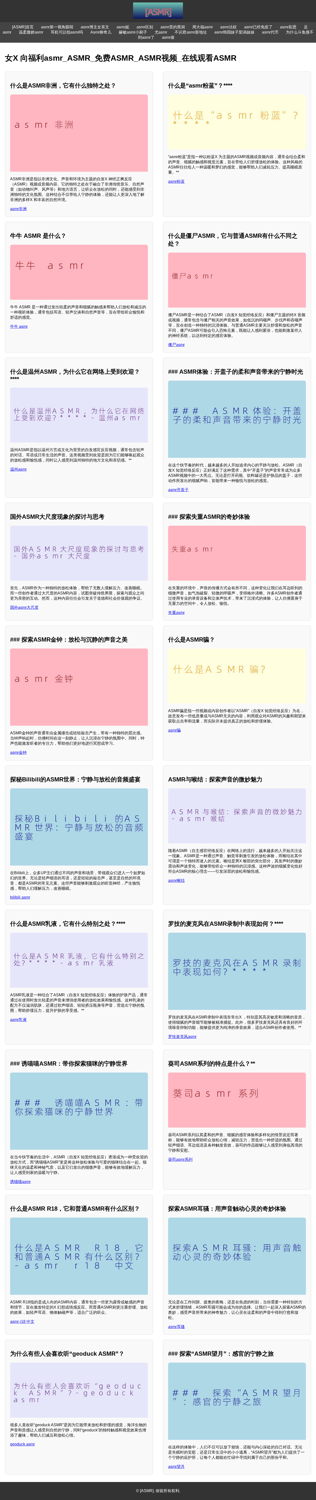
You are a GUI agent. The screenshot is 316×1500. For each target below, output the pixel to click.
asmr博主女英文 (95, 27)
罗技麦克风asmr (182, 1037)
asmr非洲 (18, 209)
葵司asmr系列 (180, 1159)
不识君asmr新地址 (191, 32)
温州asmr (18, 469)
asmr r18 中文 (22, 1321)
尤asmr (161, 32)
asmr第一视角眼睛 (57, 27)
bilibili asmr (20, 897)
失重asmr (176, 613)
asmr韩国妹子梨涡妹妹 (234, 32)
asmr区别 (145, 27)
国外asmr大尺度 (24, 607)
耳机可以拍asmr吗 (67, 32)
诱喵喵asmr (20, 1182)
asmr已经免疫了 (258, 27)
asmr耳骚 (176, 1327)
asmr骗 (174, 730)
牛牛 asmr (19, 326)
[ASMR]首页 (23, 27)
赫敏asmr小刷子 (133, 32)
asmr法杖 (228, 27)
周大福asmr (202, 27)
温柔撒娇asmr (31, 32)
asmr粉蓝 (176, 181)
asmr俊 (168, 37)
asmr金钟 (18, 752)
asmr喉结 (176, 880)
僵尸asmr (176, 345)
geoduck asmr (22, 1444)
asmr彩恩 (288, 27)
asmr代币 (270, 32)
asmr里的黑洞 (172, 27)
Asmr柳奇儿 (100, 32)
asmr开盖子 (178, 490)
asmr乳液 (18, 1020)
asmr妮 (123, 27)
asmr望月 (176, 1466)
